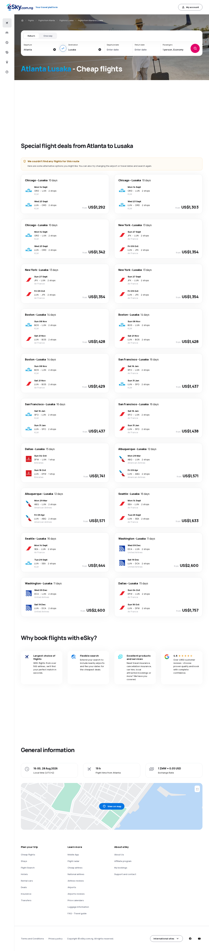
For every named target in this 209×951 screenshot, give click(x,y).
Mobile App (73, 854)
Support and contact (125, 874)
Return (31, 35)
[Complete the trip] (7, 52)
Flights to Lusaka (66, 20)
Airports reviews (76, 893)
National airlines (76, 874)
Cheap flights (28, 854)
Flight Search (28, 867)
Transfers (26, 900)
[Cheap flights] (7, 22)
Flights (31, 20)
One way (47, 35)
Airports (72, 887)
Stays (24, 861)
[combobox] (37, 49)
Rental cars (27, 880)
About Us (119, 854)
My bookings (120, 867)
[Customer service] (7, 71)
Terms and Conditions (32, 938)
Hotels (24, 874)
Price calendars (76, 900)
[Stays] (7, 32)
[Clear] (54, 49)
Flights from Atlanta (46, 20)
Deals (24, 887)
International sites (163, 938)
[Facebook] (190, 938)
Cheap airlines (75, 867)
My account (192, 7)
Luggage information (78, 906)
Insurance (26, 893)
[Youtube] (199, 938)
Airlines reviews (76, 880)
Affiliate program (122, 861)
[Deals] (7, 42)
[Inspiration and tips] (7, 62)
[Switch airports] (63, 48)
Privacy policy (55, 938)
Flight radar (73, 861)
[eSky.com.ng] (22, 20)
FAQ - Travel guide (77, 913)
